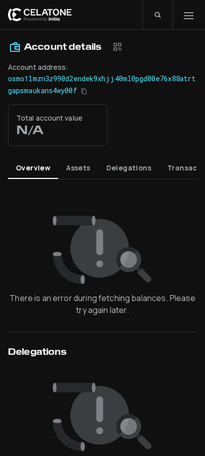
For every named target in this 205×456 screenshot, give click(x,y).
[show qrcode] (117, 46)
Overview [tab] (33, 167)
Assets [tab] (78, 167)
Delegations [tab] (128, 167)
